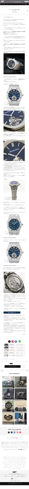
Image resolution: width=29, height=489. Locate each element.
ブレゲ (24, 447)
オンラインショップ (19, 4)
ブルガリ (10, 463)
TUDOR (8, 443)
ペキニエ (15, 464)
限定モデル (24, 449)
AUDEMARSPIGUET (4, 387)
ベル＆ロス (24, 465)
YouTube (19, 480)
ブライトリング (16, 447)
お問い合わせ (12, 476)
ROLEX (3, 443)
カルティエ (26, 443)
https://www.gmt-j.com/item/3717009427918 (10, 76)
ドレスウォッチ (23, 446)
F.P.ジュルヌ (11, 466)
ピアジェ (25, 463)
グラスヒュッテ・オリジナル (7, 464)
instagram (15, 480)
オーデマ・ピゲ (22, 443)
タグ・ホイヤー (3, 446)
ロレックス (7, 449)
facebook (12, 480)
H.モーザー (24, 466)
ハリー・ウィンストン (6, 465)
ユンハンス (22, 463)
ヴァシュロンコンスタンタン (14, 449)
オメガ (15, 443)
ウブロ (12, 443)
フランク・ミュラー (19, 465)
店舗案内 (6, 476)
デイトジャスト (17, 446)
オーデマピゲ (21, 387)
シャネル (23, 464)
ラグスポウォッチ (24, 387)
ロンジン (13, 463)
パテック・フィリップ (6, 447)
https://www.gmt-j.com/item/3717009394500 (10, 237)
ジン (20, 466)
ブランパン (18, 466)
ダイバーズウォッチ (7, 446)
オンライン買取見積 (17, 476)
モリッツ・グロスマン (17, 463)
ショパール (14, 466)
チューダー (11, 446)
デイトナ (20, 446)
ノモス (12, 464)
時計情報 (20, 449)
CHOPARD (8, 387)
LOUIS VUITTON (11, 387)
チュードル (14, 446)
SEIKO (5, 443)
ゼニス (17, 464)
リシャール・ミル (14, 465)
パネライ (12, 447)
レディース (11, 465)
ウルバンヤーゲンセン (6, 466)
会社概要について (22, 476)
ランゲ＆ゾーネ (19, 462)
